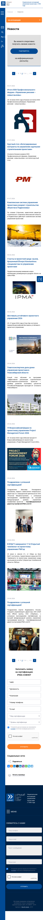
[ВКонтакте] (8, 766)
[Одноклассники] (11, 766)
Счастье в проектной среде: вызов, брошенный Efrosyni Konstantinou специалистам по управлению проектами (22, 263)
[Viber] (23, 766)
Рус (2, 37)
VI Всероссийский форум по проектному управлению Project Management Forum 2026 (21, 430)
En (2, 41)
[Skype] (29, 766)
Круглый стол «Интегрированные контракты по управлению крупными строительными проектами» (23, 146)
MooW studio (25, 907)
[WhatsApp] (26, 766)
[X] (17, 766)
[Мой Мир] (14, 766)
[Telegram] (32, 766)
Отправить (24, 747)
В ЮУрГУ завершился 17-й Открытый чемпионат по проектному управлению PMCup (23, 546)
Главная (10, 12)
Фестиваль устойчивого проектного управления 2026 (23, 317)
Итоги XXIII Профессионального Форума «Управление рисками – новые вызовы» (21, 92)
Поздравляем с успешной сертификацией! (18, 483)
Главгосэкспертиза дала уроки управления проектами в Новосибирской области (20, 370)
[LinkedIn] (20, 766)
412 (30, 73)
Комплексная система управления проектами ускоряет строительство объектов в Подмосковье (23, 205)
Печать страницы (19, 775)
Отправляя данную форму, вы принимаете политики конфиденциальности (23, 728)
